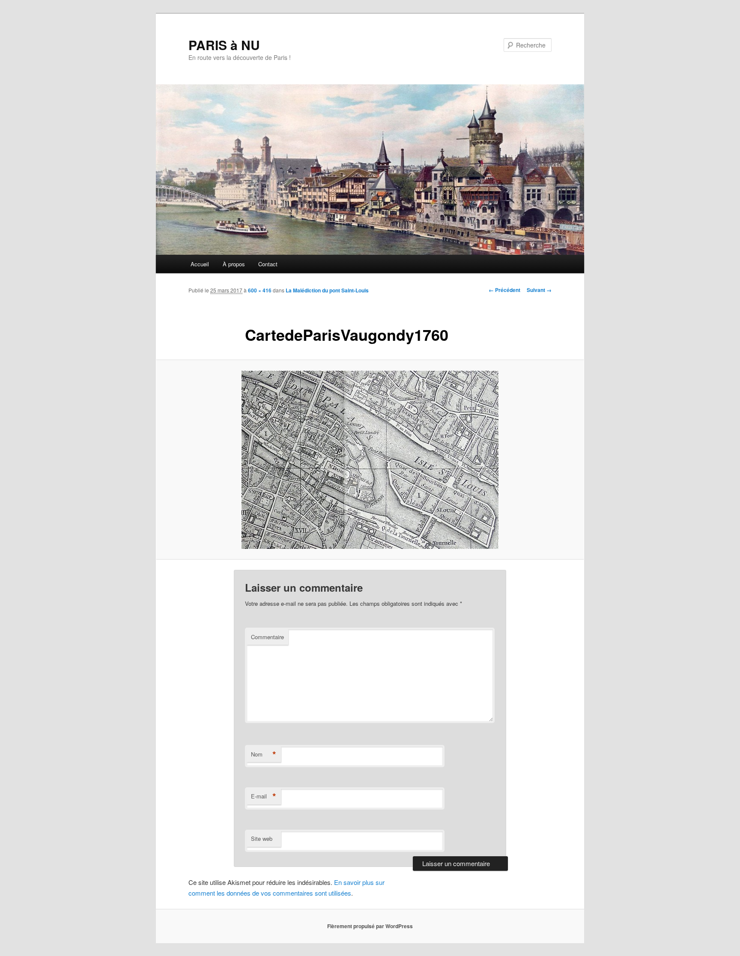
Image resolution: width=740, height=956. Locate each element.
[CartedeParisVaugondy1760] (370, 460)
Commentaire (267, 637)
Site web (261, 838)
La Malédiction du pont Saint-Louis (327, 290)
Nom (263, 754)
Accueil (200, 264)
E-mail (263, 796)
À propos (234, 264)
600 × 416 (260, 290)
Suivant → (539, 290)
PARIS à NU (224, 45)
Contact (268, 264)
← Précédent (504, 290)
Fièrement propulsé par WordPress (370, 926)
